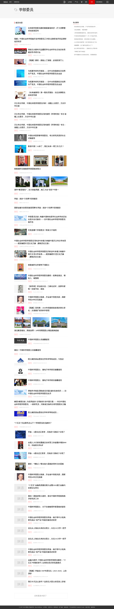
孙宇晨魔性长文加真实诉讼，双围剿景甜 (85, 54)
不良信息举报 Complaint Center (77, 607)
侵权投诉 (93, 607)
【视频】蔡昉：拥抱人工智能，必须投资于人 (46, 60)
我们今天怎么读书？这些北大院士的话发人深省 (46, 582)
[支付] (82, 2)
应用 (10, 2)
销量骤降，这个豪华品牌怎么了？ (83, 45)
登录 (92, 2)
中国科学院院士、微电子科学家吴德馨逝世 (45, 370)
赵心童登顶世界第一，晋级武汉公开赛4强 (85, 48)
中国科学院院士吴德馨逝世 (38, 339)
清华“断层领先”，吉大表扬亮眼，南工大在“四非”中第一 (36, 190)
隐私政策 (66, 607)
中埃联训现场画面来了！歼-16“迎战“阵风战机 (86, 36)
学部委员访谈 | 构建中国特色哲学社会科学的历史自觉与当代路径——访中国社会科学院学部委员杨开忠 (47, 219)
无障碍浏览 (16, 2)
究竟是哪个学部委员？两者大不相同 (42, 230)
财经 (30, 33)
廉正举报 (88, 607)
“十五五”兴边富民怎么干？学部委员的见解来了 (33, 423)
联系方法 (50, 607)
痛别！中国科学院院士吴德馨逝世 (27, 350)
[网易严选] (76, 2)
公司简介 (45, 607)
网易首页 (6, 2)
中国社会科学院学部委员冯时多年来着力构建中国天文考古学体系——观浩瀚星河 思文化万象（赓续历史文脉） (46, 254)
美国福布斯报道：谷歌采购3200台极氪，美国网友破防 (87, 39)
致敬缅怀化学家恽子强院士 (38, 265)
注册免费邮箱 (99, 2)
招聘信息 (56, 607)
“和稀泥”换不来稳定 (79, 51)
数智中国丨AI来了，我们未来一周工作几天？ (46, 146)
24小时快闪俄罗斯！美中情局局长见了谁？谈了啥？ (87, 42)
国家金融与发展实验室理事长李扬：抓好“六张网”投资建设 (37, 208)
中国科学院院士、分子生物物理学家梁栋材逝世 (46, 507)
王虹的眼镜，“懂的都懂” (81, 29)
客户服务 (61, 607)
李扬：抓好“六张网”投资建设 (25, 199)
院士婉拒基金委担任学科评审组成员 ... (43, 412)
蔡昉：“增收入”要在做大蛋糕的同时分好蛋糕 (46, 464)
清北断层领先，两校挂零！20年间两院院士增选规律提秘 (36, 330)
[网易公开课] (70, 2)
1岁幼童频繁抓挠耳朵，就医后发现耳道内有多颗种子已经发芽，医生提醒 (87, 33)
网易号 (16, 44)
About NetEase (38, 607)
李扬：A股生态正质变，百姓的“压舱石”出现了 (46, 432)
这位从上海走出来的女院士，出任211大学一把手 (47, 528)
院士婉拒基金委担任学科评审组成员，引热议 (46, 359)
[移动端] (64, 2)
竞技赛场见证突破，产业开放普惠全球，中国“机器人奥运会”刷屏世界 (87, 26)
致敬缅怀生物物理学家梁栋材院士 (27, 169)
